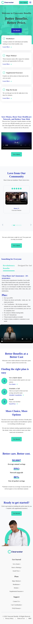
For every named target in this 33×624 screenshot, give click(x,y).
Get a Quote (23, 2)
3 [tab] (15, 225)
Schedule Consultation (15, 395)
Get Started (16, 30)
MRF (29, 618)
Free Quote (12, 384)
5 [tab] (19, 225)
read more (4, 36)
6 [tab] (20, 225)
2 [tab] (14, 225)
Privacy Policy (9, 618)
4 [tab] (17, 225)
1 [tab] (12, 225)
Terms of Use (21, 618)
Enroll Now (12, 404)
